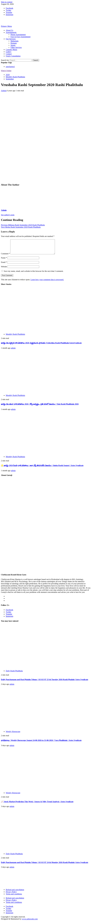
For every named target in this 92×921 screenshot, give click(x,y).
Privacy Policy (11, 892)
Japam (13, 45)
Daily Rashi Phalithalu (14, 671)
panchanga (10, 67)
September (10, 79)
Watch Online (6, 71)
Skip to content (6, 2)
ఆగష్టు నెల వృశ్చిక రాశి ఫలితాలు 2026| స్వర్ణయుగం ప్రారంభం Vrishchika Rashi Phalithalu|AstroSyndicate (41, 343)
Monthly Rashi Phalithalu (15, 77)
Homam (14, 43)
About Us (9, 30)
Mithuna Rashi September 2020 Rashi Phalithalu (23, 225)
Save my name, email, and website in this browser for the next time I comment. (33, 271)
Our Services (11, 39)
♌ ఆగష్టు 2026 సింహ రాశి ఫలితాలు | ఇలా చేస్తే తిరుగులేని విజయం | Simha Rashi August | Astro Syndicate (42, 465)
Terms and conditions (14, 894)
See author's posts (7, 215)
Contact (9, 54)
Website (4, 267)
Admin (4, 91)
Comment (5, 254)
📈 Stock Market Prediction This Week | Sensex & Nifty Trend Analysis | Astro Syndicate (37, 802)
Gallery (8, 52)
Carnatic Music (11, 50)
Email (4, 262)
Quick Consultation (13, 56)
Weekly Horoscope (13, 731)
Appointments (11, 32)
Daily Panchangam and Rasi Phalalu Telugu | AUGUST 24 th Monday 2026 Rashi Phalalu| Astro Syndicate (44, 862)
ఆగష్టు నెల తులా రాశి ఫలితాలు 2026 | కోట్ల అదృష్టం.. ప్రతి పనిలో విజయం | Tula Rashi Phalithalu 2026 (40, 404)
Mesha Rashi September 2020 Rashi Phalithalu (21, 227)
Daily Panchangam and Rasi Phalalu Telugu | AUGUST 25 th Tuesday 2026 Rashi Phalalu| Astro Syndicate (44, 679)
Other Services (16, 47)
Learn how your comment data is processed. (47, 280)
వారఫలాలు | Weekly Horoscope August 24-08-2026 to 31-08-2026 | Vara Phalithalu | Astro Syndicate (41, 740)
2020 (8, 75)
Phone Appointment (18, 35)
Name (4, 258)
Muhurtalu (14, 41)
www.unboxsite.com (30, 919)
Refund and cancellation (15, 890)
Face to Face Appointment (20, 37)
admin (13, 348)
